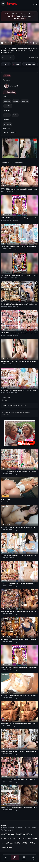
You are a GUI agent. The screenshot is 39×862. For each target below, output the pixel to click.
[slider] (17, 43)
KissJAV (17, 843)
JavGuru (11, 834)
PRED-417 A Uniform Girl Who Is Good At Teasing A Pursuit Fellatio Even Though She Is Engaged (19, 780)
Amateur (6, 115)
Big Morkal (7, 124)
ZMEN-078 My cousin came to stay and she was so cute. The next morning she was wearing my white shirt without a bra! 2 (19, 390)
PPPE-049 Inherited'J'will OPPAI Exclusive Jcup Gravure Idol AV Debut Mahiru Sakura (19, 556)
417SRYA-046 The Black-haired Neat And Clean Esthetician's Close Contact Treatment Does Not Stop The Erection (19, 724)
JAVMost (9, 843)
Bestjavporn (32, 838)
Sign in (4, 405)
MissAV (4, 834)
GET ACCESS (19, 18)
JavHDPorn (27, 834)
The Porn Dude (6, 847)
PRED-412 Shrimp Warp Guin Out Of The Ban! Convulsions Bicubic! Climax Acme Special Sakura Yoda (19, 584)
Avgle (24, 838)
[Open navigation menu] (3, 3)
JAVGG (24, 843)
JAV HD (3, 838)
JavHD (10, 16)
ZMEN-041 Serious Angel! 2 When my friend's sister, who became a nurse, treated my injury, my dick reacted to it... (19, 247)
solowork (7, 101)
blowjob (15, 101)
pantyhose (25, 101)
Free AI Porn (5, 500)
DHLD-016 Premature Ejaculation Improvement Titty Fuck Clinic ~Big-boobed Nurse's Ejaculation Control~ (19, 333)
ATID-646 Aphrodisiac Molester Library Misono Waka (19, 640)
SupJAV (19, 834)
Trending (11, 838)
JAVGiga (32, 843)
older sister (7, 106)
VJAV (18, 838)
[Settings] (36, 3)
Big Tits (15, 115)
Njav (2, 843)
